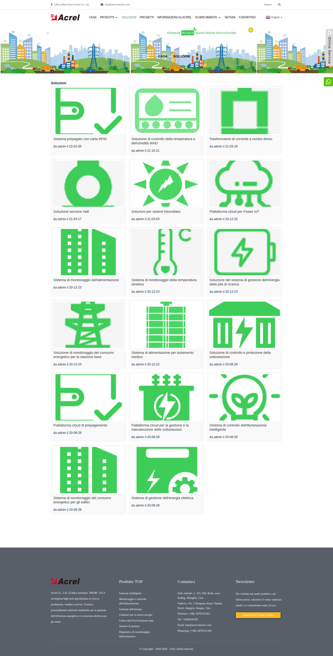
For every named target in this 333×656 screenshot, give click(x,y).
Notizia (230, 17)
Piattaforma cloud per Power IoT (234, 212)
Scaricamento (206, 17)
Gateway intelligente (130, 593)
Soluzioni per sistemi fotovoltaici (156, 212)
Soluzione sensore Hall (71, 212)
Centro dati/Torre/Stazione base (136, 620)
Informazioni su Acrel (174, 17)
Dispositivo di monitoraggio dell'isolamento (134, 634)
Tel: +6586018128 (187, 619)
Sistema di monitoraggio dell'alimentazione (86, 280)
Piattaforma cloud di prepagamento (80, 425)
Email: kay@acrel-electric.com (194, 625)
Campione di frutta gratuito (258, 615)
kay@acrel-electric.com (117, 4)
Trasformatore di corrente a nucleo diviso (240, 139)
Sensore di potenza (129, 626)
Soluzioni (129, 17)
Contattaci (247, 17)
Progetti (147, 17)
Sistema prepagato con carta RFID (80, 139)
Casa (93, 17)
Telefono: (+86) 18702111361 (193, 613)
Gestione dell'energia (130, 609)
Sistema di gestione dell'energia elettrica (162, 498)
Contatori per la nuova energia (135, 614)
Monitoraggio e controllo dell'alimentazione (132, 601)
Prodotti (107, 17)
